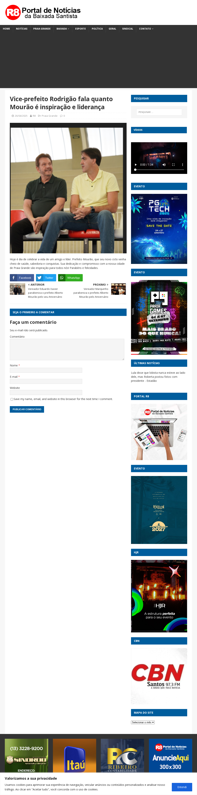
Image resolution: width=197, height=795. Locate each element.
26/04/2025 (21, 115)
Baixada (62, 28)
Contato (145, 28)
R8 (34, 115)
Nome (14, 365)
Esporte (80, 28)
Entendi (182, 787)
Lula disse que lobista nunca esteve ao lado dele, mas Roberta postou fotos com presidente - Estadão (158, 377)
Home (6, 28)
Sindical (127, 28)
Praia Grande (42, 28)
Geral (112, 28)
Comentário (17, 336)
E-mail (14, 376)
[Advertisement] (98, 61)
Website (15, 388)
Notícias (21, 28)
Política (97, 28)
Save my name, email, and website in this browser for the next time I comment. (63, 399)
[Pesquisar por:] (159, 112)
